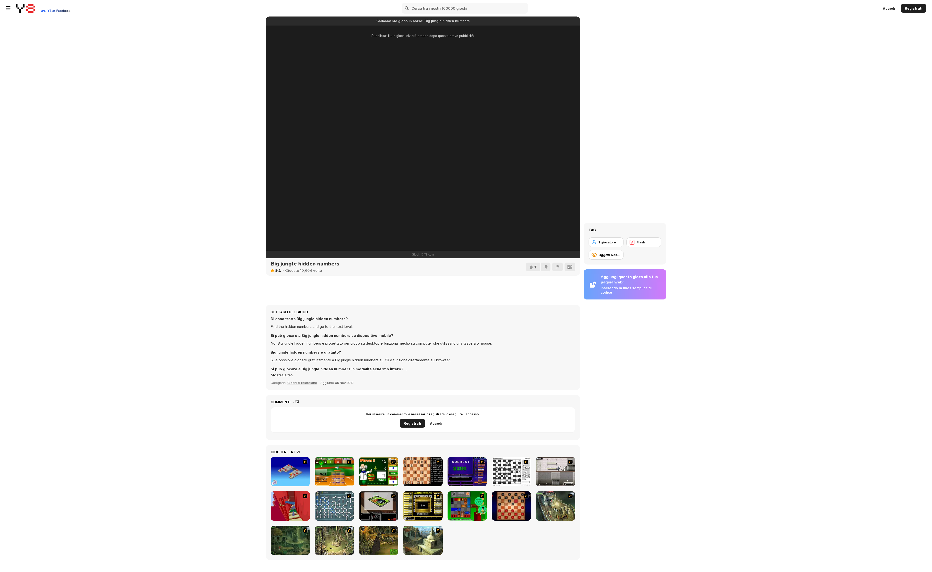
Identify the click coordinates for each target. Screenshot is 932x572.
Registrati (913, 8)
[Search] (407, 8)
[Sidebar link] (8, 8)
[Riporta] (557, 267)
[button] (282, 375)
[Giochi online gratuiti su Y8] (25, 8)
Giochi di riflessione (302, 383)
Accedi (889, 8)
